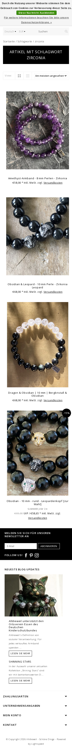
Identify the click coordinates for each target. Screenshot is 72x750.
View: (8, 75)
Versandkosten (53, 182)
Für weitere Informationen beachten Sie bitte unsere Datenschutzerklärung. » (36, 20)
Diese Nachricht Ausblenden (36, 13)
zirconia (39, 41)
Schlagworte (24, 41)
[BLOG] (34, 603)
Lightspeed (37, 743)
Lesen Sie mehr (20, 653)
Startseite (9, 41)
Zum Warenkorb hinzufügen (37, 169)
